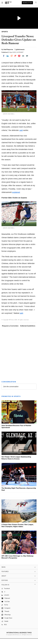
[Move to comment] (27, 56)
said (21, 130)
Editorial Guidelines (27, 326)
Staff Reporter (8, 49)
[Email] (23, 56)
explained (16, 192)
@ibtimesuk (20, 49)
